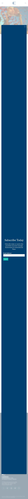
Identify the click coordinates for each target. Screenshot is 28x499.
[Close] (25, 26)
